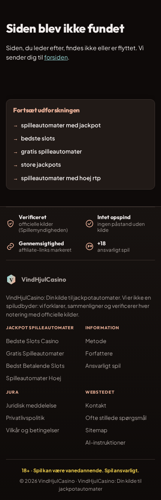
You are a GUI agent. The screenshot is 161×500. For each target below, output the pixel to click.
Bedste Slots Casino (32, 340)
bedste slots (38, 138)
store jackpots (41, 164)
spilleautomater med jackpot (61, 124)
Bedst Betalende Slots (35, 365)
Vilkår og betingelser (32, 430)
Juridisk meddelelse (31, 405)
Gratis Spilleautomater (35, 353)
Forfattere (99, 353)
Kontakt (95, 405)
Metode (95, 340)
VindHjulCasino (56, 481)
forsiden (56, 57)
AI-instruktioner (105, 442)
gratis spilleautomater (51, 151)
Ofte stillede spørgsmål (115, 417)
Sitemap (96, 430)
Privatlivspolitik (25, 417)
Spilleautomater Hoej (33, 378)
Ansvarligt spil (103, 365)
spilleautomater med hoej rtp (61, 177)
